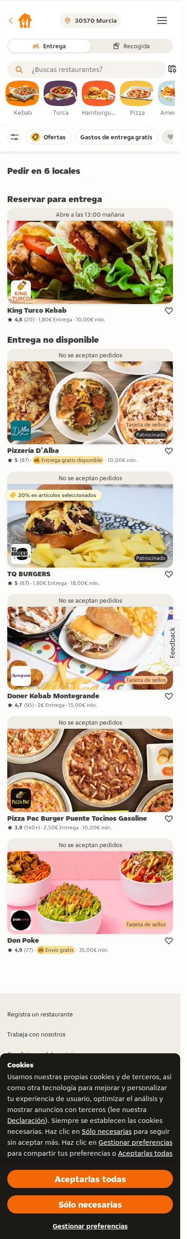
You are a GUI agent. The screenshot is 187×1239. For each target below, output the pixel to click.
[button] (20, 20)
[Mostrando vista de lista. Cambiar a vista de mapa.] (172, 69)
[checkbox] (22, 99)
